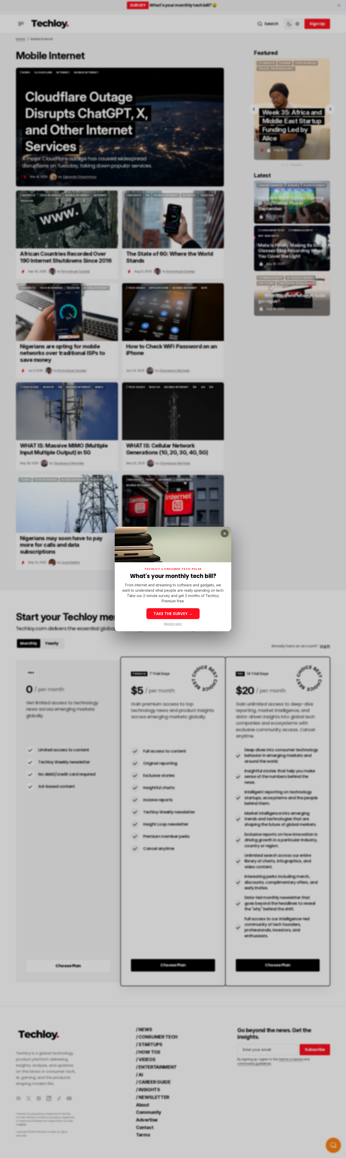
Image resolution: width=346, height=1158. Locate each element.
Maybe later (173, 624)
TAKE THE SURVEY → (173, 613)
